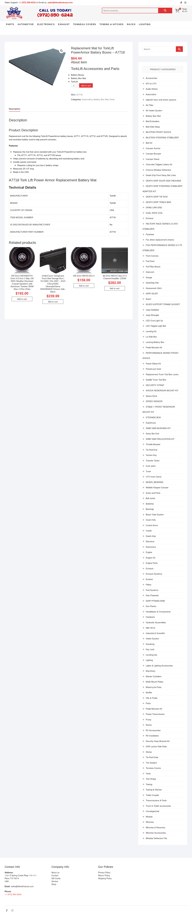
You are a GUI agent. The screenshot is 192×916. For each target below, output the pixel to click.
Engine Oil (150, 557)
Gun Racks (151, 606)
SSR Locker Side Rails (156, 746)
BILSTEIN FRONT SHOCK (158, 131)
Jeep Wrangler (152, 315)
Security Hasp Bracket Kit (158, 741)
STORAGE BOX (153, 417)
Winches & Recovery (155, 827)
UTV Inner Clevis (153, 476)
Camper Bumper (153, 153)
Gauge (149, 277)
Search (165, 10)
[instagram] (185, 3)
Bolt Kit (149, 142)
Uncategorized (152, 811)
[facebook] (181, 3)
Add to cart (86, 85)
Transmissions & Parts (156, 800)
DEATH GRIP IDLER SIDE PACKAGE (163, 180)
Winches (150, 821)
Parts (10, 24)
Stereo (149, 751)
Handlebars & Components (158, 611)
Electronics (46, 24)
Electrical (150, 541)
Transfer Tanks (153, 460)
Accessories (151, 78)
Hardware (150, 616)
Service (54, 881)
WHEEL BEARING (154, 482)
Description (14, 108)
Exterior (149, 579)
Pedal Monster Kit (154, 347)
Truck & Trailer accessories (158, 805)
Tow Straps (151, 778)
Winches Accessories (156, 832)
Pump (148, 719)
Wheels (149, 816)
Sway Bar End (152, 433)
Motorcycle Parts (153, 687)
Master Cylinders (153, 676)
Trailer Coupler (152, 795)
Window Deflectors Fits (156, 838)
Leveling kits (151, 654)
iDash (148, 298)
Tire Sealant (151, 762)
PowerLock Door (153, 368)
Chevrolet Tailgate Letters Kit (159, 164)
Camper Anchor (153, 148)
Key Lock (150, 649)
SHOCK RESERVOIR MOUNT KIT (162, 390)
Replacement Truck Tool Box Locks (162, 374)
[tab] (14, 109)
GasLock (150, 271)
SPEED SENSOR (154, 401)
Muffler (149, 692)
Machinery (150, 670)
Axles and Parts (153, 492)
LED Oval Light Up (154, 320)
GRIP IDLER (152, 293)
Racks (131, 24)
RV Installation (152, 735)
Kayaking (150, 643)
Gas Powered (152, 595)
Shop (53, 884)
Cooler (149, 530)
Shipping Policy (105, 878)
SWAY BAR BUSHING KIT (158, 428)
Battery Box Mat (101, 99)
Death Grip (151, 536)
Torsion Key (151, 455)
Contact (54, 875)
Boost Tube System (155, 514)
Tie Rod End (151, 449)
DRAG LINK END (154, 207)
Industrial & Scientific (155, 633)
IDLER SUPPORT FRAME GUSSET (163, 304)
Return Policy (104, 875)
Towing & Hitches (112, 24)
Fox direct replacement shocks (160, 239)
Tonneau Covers (84, 24)
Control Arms (152, 525)
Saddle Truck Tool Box (156, 379)
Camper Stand (152, 159)
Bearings (150, 508)
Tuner (148, 471)
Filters (148, 584)
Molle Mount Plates (154, 681)
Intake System (152, 638)
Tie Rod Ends (152, 757)
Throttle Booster (153, 444)
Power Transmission (155, 714)
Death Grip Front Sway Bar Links (161, 175)
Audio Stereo (152, 88)
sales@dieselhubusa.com (60, 2)
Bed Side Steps (153, 126)
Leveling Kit (151, 331)
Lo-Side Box (151, 336)
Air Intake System (154, 110)
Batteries (150, 503)
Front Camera (152, 255)
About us (55, 872)
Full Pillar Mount (153, 266)
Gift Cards (55, 878)
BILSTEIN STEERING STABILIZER (162, 137)
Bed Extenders (152, 121)
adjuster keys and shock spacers (161, 99)
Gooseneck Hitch (154, 288)
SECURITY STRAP (155, 385)
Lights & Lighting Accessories (159, 665)
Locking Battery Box (155, 342)
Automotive (26, 24)
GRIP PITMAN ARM (155, 600)
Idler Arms (150, 627)
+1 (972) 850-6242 (27, 2)
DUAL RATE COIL (154, 212)
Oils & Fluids (151, 697)
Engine (149, 552)
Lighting (145, 24)
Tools (148, 773)
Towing (149, 784)
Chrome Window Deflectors (158, 169)
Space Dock (151, 395)
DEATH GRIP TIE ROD (157, 196)
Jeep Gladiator (152, 309)
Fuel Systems (152, 589)
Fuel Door (150, 261)
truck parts (151, 465)
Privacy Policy (104, 872)
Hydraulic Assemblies (156, 622)
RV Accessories (153, 730)
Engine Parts (152, 562)
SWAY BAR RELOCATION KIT (160, 438)
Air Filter (149, 105)
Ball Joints (150, 498)
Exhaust (64, 24)
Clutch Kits (151, 519)
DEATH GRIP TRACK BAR (158, 202)
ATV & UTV (151, 83)
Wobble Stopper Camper (157, 487)
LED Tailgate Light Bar (156, 325)
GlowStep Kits (152, 282)
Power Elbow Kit (153, 363)
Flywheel (150, 234)
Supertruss (151, 422)
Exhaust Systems (154, 573)
